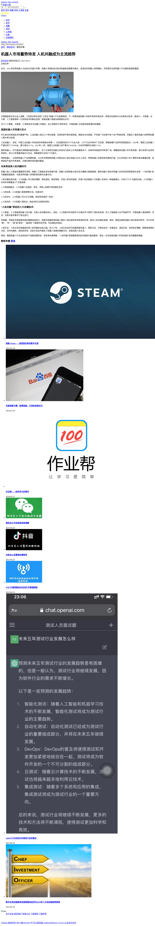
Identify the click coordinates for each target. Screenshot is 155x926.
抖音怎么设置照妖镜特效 (16, 555)
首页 (3, 10)
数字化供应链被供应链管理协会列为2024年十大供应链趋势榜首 (33, 902)
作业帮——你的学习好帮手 (17, 492)
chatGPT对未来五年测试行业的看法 (21, 838)
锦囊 (12, 10)
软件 (7, 10)
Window (4, 2)
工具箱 (21, 10)
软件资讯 (5, 61)
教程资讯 (11, 47)
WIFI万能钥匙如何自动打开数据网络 (22, 587)
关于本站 (10, 914)
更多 (13, 241)
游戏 (16, 10)
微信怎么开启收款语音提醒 (17, 523)
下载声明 (42, 914)
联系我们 (18, 914)
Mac (9, 2)
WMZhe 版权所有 (8, 923)
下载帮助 (34, 914)
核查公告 (26, 914)
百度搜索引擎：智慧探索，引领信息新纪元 (24, 406)
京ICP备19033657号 (24, 923)
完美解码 (5, 13)
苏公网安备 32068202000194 (45, 923)
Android (15, 2)
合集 (27, 10)
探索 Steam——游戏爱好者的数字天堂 (22, 343)
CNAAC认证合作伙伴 (67, 923)
